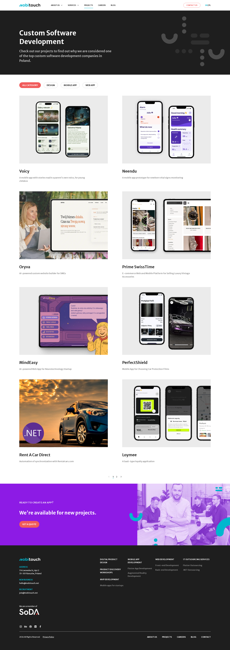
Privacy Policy (48, 637)
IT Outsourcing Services (196, 559)
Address (23, 567)
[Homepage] (29, 5)
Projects (167, 637)
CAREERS (102, 5)
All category (30, 85)
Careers (181, 637)
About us (152, 637)
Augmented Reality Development (137, 574)
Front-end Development (167, 565)
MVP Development (109, 579)
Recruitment (26, 589)
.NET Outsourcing (191, 570)
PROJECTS (88, 5)
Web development (164, 559)
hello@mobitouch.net (29, 583)
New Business (26, 580)
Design (51, 85)
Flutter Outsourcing (192, 565)
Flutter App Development (140, 568)
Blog (193, 637)
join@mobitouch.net (28, 593)
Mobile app (70, 85)
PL (210, 5)
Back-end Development (166, 570)
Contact (206, 637)
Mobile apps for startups (111, 585)
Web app (90, 85)
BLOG (113, 5)
